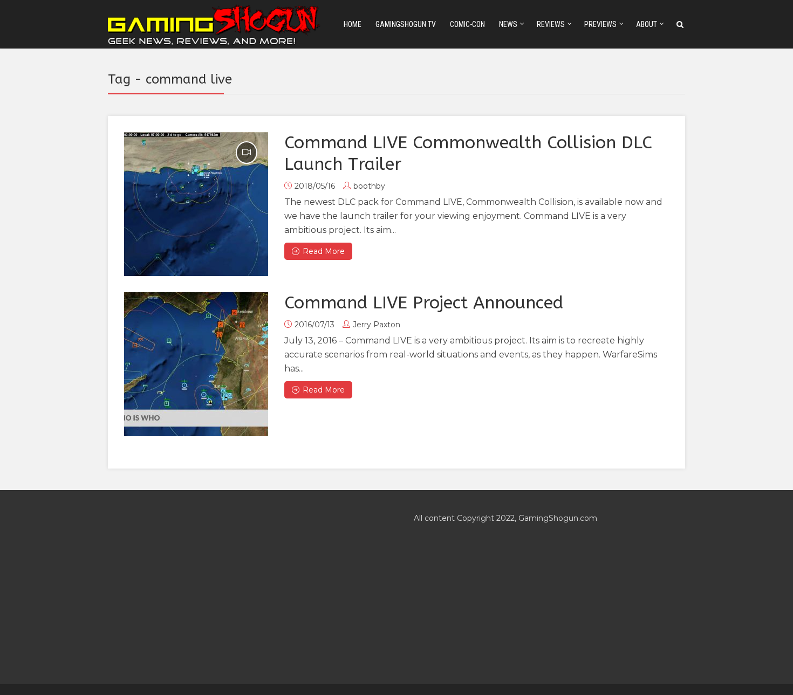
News (508, 24)
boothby (369, 186)
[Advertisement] (243, 587)
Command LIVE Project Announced (423, 303)
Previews (600, 24)
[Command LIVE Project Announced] (196, 364)
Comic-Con (467, 24)
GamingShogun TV (405, 24)
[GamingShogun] (215, 23)
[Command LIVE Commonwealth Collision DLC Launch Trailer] (196, 204)
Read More (324, 251)
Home (352, 24)
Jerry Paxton (376, 324)
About (646, 24)
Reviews (551, 24)
